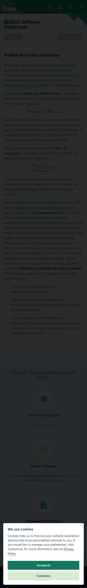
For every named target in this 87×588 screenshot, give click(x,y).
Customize (43, 575)
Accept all (43, 565)
